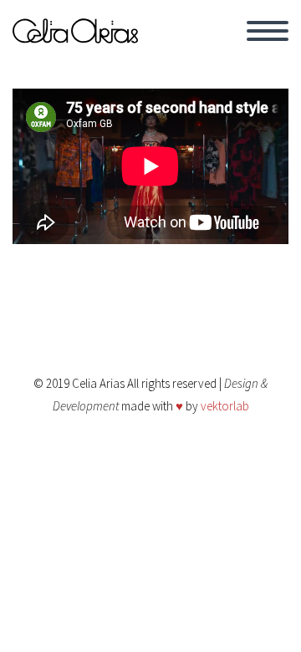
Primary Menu (267, 31)
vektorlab (225, 406)
